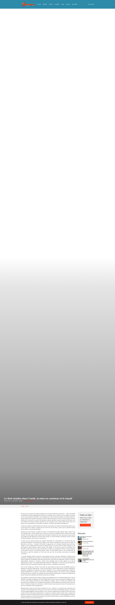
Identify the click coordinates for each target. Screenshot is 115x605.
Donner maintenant (85, 525)
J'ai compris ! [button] (89, 602)
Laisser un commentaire (29, 500)
